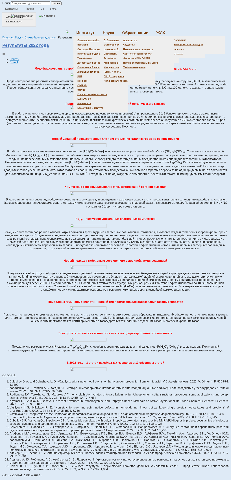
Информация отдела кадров (92, 54)
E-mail (14, 62)
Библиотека (110, 54)
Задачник (179, 49)
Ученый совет (84, 58)
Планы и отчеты (112, 72)
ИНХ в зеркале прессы (116, 81)
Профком (82, 81)
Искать (56, 3)
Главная (8, 37)
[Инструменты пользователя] (3, 54)
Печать (14, 59)
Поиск (6, 3)
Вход (53, 8)
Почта (30, 8)
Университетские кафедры (188, 44)
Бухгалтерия (84, 99)
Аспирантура (130, 40)
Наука (108, 33)
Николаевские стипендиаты (138, 49)
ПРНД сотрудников (114, 76)
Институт (85, 33)
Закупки (81, 90)
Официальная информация (92, 40)
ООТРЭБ (82, 85)
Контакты (11, 8)
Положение (180, 40)
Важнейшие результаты (117, 45)
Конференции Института (117, 63)
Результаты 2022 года (25, 45)
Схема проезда (14, 21)
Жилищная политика (88, 72)
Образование (135, 33)
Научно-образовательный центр (140, 63)
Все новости (84, 103)
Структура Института (88, 49)
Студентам (129, 45)
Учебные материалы (134, 67)
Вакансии (82, 45)
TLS (41, 8)
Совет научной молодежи (91, 67)
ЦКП (79, 76)
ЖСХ (160, 33)
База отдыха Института (90, 108)
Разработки (110, 58)
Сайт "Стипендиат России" (137, 54)
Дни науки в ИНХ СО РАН (136, 58)
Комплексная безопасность (92, 94)
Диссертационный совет (90, 63)
